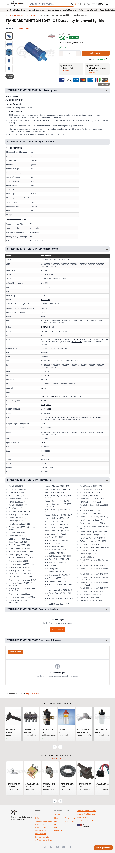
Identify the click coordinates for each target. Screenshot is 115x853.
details (92, 72)
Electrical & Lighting (16, 10)
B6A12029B (74, 339)
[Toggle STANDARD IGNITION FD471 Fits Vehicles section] (107, 480)
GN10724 (44, 327)
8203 (47, 375)
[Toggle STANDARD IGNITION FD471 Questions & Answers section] (107, 640)
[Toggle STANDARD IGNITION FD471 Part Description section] (107, 90)
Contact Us (58, 831)
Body (80, 10)
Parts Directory (40, 834)
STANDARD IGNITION (14, 100)
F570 (63, 260)
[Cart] (107, 4)
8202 (42, 375)
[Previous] (54, 747)
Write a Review (23, 28)
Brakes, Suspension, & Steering (62, 10)
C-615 (43, 443)
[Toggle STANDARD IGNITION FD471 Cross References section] (107, 249)
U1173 (48, 405)
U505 (68, 260)
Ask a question (15, 652)
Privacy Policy (70, 818)
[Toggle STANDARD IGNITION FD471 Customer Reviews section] (107, 609)
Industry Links (40, 831)
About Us (57, 815)
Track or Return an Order (86, 811)
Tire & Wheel (91, 10)
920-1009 (50, 396)
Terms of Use (70, 815)
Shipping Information (43, 821)
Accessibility (69, 821)
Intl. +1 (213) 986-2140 (85, 820)
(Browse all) (57, 758)
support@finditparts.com (86, 814)
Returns (38, 818)
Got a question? (103, 847)
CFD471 (43, 396)
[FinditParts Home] (19, 4)
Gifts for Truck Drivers (43, 840)
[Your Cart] (107, 4)
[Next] (60, 747)
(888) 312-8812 (82, 817)
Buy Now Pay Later (42, 837)
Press (56, 827)
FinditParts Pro (40, 827)
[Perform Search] (72, 3)
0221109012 (45, 300)
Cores (37, 815)
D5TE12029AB (77, 342)
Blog (56, 818)
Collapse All (104, 84)
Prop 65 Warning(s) (33, 693)
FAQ (55, 824)
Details (66, 70)
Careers (57, 821)
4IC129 (43, 388)
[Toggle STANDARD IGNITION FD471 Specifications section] (107, 141)
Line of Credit (40, 824)
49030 (43, 405)
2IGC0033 (58, 396)
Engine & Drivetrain (36, 10)
